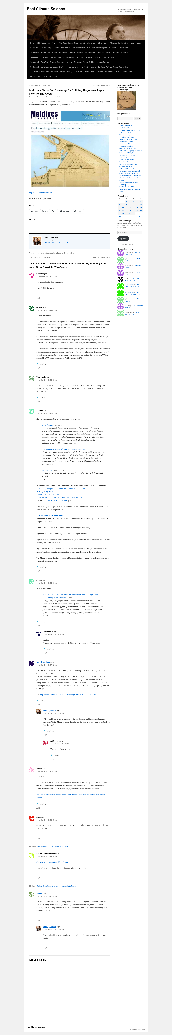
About (82, 43)
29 (126, 213)
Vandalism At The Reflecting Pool (129, 130)
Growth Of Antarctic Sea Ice (128, 164)
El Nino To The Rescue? (126, 160)
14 (123, 207)
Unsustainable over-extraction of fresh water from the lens (59, 497)
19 (141, 207)
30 (130, 213)
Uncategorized (51, 253)
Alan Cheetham (43, 661)
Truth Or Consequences (126, 135)
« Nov (119, 216)
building (39, 893)
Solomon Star (47, 470)
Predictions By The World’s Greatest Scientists (47, 62)
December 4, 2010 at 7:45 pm (53, 713)
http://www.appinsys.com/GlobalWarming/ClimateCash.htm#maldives (68, 694)
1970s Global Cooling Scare (68, 43)
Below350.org (46, 47)
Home (32, 43)
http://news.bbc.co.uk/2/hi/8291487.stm (52, 861)
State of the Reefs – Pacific (57, 500)
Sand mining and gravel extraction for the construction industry (61, 488)
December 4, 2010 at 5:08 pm (46, 583)
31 (133, 213)
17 (133, 207)
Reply (38, 298)
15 (126, 207)
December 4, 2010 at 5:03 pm (46, 413)
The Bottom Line (72, 67)
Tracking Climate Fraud (123, 71)
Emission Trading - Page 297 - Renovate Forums (53, 846)
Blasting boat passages (45, 491)
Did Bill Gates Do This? (126, 187)
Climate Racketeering (62, 47)
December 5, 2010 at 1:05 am (46, 820)
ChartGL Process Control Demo (129, 173)
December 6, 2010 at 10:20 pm (61, 744)
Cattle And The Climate (126, 146)
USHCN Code (35, 76)
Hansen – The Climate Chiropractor (82, 52)
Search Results (103, 62)
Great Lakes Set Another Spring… (133, 293)
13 (119, 207)
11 (137, 204)
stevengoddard (49, 710)
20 (119, 210)
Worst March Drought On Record (129, 171)
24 (133, 210)
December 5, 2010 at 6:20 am (46, 856)
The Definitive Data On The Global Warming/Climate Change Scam (104, 67)
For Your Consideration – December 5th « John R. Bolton (56, 886)
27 (119, 213)
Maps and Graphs (57, 57)
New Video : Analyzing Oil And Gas (130, 150)
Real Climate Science (46, 8)
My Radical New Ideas (101, 85)
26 (141, 210)
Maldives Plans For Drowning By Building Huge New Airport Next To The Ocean (67, 91)
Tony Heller (56, 97)
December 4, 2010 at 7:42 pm (46, 665)
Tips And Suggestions (105, 71)
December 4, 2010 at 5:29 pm (53, 634)
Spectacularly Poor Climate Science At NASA (46, 67)
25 (137, 210)
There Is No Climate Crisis (84, 71)
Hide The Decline (104, 52)
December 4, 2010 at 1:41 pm (46, 310)
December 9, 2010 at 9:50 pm (53, 929)
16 (130, 207)
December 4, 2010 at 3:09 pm (46, 380)
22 (126, 210)
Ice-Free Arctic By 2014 (132, 313)
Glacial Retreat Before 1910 (40, 52)
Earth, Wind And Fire (125, 126)
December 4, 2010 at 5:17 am (46, 277)
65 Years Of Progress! (126, 166)
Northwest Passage (93, 57)
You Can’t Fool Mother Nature (128, 144)
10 (133, 204)
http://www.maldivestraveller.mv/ (42, 192)
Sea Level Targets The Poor (39, 85)
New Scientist (48, 424)
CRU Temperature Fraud (81, 47)
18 (137, 207)
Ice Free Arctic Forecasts (39, 57)
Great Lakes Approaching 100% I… (132, 286)
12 (141, 204)
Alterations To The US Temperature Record (125, 43)
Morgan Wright (129, 284)
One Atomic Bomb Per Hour (128, 148)
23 (130, 210)
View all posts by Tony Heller (57, 242)
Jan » (141, 216)
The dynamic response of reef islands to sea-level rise (63, 449)
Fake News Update (125, 162)
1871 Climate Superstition (45, 43)
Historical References (120, 52)
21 (123, 210)
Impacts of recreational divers (48, 494)
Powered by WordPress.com (136, 1029)
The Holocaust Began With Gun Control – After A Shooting (51, 71)
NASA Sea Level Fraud (74, 57)
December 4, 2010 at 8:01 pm (46, 771)
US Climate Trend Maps (126, 137)
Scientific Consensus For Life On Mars (81, 62)
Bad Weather (34, 47)
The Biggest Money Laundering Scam (130, 175)
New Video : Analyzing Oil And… (133, 260)
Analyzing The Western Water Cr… (132, 280)
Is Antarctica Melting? (126, 153)
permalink (70, 253)
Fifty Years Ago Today (126, 132)
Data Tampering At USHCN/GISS (104, 47)
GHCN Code (123, 47)
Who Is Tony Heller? (49, 76)
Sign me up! (123, 239)
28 (123, 213)
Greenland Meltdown (59, 52)
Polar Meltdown (108, 57)
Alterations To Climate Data (97, 43)
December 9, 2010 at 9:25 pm (46, 896)
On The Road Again (125, 128)
